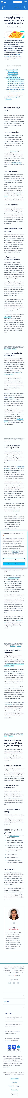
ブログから (8, 1013)
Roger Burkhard (7, 348)
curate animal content (13, 577)
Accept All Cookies (14, 564)
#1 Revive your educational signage (17, 79)
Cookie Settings (14, 560)
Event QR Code (8, 704)
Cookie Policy (14, 1090)
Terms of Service (14, 1078)
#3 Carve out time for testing (15, 95)
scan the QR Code (16, 162)
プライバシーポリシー (15, 1086)
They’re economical (13, 73)
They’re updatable (12, 75)
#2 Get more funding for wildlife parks (17, 81)
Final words (9, 99)
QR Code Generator (14, 835)
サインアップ (18, 2)
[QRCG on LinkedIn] (10, 983)
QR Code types (14, 151)
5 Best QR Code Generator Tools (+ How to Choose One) (13, 1025)
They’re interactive (13, 71)
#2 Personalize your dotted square (16, 93)
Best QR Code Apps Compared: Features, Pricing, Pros (12, 1032)
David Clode (12, 645)
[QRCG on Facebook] (14, 983)
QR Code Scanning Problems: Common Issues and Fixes (12, 1039)
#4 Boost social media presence (16, 85)
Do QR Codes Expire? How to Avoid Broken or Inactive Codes (13, 1018)
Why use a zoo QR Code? (12, 70)
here (8, 1067)
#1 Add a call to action (13, 91)
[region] (14, 549)
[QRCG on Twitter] (18, 983)
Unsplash (14, 348)
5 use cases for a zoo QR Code (13, 77)
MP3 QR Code (16, 511)
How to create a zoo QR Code (13, 97)
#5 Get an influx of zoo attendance (16, 87)
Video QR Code (7, 316)
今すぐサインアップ (14, 961)
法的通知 (14, 1082)
